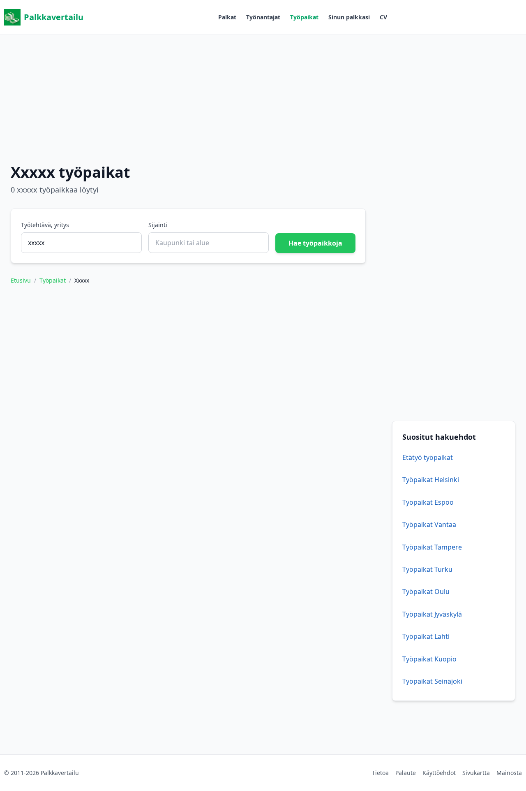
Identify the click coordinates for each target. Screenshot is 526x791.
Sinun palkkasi (349, 17)
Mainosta (509, 773)
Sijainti (157, 225)
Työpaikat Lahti (426, 636)
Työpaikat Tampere (432, 547)
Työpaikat (304, 17)
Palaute (405, 773)
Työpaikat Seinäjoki (432, 681)
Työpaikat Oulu (426, 591)
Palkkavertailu (53, 17)
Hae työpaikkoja (315, 243)
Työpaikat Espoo (428, 502)
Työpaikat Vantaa (429, 524)
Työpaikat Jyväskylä (432, 614)
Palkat (227, 17)
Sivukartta (476, 773)
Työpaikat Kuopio (429, 658)
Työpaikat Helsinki (430, 479)
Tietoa (380, 773)
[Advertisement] (263, 92)
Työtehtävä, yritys (45, 225)
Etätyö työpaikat (427, 457)
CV (383, 17)
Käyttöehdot (439, 773)
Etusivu (21, 280)
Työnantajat (263, 17)
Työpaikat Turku (427, 569)
